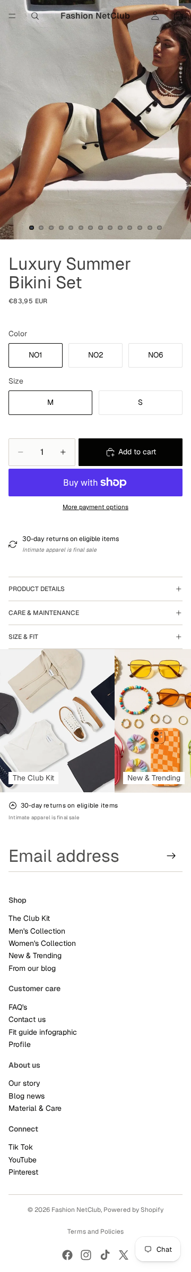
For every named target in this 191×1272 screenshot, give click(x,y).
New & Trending (35, 956)
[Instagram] (86, 1255)
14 (159, 227)
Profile (19, 1045)
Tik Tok (20, 1147)
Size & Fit (23, 637)
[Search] (35, 16)
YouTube (22, 1160)
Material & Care (35, 1108)
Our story (24, 1083)
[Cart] (178, 16)
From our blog (32, 968)
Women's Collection (42, 944)
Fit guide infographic (42, 1032)
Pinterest (23, 1172)
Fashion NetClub (76, 1210)
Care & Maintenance (43, 613)
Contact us (27, 1020)
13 (149, 227)
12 (140, 227)
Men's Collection (36, 931)
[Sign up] (171, 856)
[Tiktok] (105, 1255)
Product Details (36, 589)
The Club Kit (29, 919)
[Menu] (12, 16)
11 (130, 227)
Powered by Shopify (133, 1210)
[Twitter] (123, 1255)
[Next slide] (171, 721)
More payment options (95, 507)
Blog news (26, 1096)
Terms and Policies (95, 1231)
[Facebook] (67, 1255)
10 (120, 227)
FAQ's (17, 1007)
